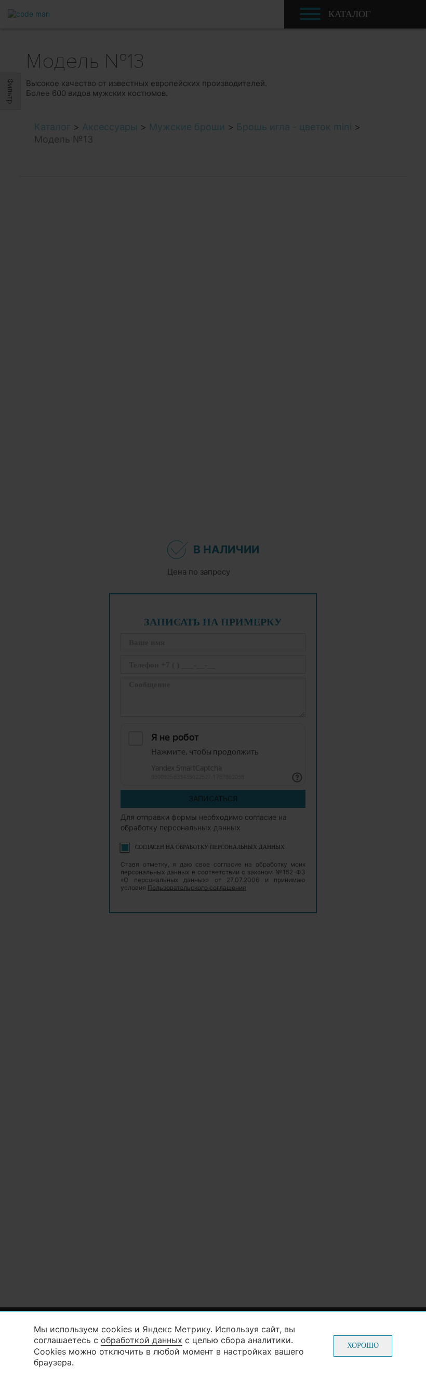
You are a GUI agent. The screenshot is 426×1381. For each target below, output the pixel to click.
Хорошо (363, 1345)
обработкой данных (141, 1340)
